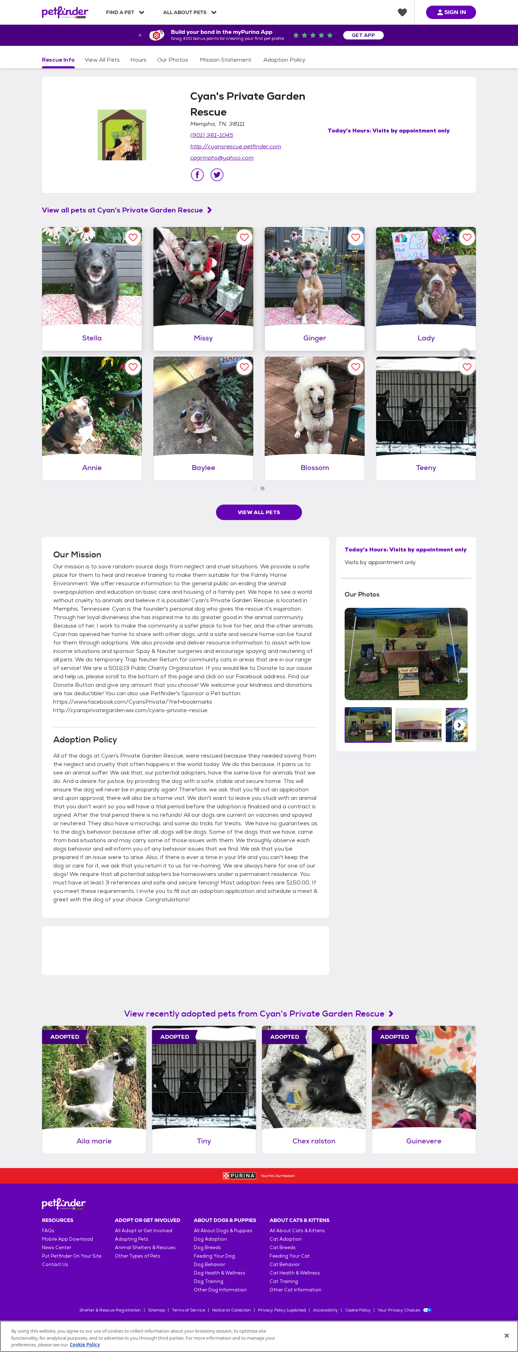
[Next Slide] (459, 725)
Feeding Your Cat (290, 1256)
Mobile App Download (67, 1239)
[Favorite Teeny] (467, 367)
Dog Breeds (207, 1248)
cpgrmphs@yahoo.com (222, 157)
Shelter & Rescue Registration (110, 1310)
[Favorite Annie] (133, 367)
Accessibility (325, 1310)
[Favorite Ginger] (356, 237)
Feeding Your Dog (214, 1256)
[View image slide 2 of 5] (418, 725)
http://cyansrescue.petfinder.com (235, 146)
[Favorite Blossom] (356, 367)
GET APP (363, 35)
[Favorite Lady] (467, 237)
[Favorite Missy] (244, 237)
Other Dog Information (220, 1290)
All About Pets (184, 12)
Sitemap (156, 1310)
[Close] (506, 1335)
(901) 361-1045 (211, 135)
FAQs (48, 1231)
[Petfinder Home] (65, 12)
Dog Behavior (209, 1264)
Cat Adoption (286, 1239)
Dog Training (208, 1281)
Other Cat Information (295, 1290)
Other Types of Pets (137, 1256)
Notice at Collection (231, 1310)
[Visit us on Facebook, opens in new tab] (197, 175)
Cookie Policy (358, 1310)
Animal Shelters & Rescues (145, 1248)
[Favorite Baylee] (244, 367)
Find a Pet (120, 12)
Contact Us (55, 1264)
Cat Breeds (283, 1248)
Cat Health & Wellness (295, 1273)
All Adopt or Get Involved (143, 1231)
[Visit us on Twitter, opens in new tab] (217, 175)
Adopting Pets (131, 1239)
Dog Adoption (210, 1239)
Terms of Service (188, 1310)
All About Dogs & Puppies (223, 1231)
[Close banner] (140, 35)
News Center (56, 1248)
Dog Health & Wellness (219, 1273)
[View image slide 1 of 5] (368, 725)
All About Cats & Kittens (297, 1231)
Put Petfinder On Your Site (71, 1256)
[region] (259, 1336)
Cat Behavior (285, 1264)
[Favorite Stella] (133, 237)
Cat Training (284, 1281)
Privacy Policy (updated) (282, 1310)
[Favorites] (402, 12)
